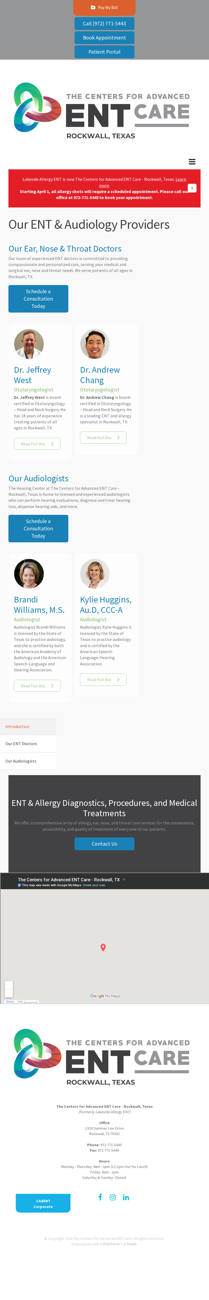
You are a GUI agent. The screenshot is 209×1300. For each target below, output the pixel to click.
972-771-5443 (86, 197)
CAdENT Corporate (43, 1203)
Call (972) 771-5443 (104, 23)
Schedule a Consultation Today (38, 298)
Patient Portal (104, 51)
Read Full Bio (33, 443)
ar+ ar (118, 1243)
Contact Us (104, 843)
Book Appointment (104, 37)
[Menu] (104, 166)
